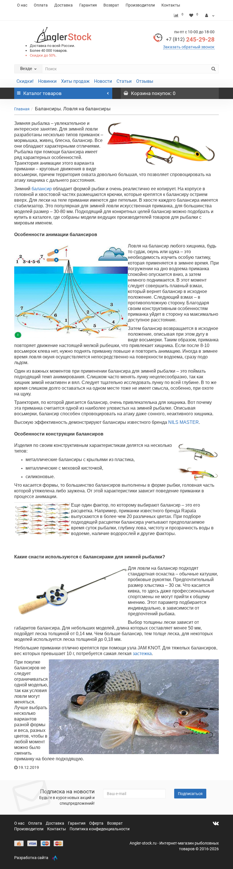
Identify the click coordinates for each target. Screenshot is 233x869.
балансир (42, 188)
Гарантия (88, 5)
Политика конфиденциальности (100, 829)
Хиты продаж (75, 81)
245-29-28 (190, 39)
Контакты (170, 5)
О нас (22, 5)
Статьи (124, 81)
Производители (140, 5)
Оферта (96, 823)
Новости (103, 81)
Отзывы (144, 81)
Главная (22, 109)
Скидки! (25, 81)
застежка (142, 653)
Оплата (41, 5)
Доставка (63, 5)
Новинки (47, 81)
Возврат (111, 5)
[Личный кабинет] (210, 15)
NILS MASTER (183, 422)
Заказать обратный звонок (189, 47)
